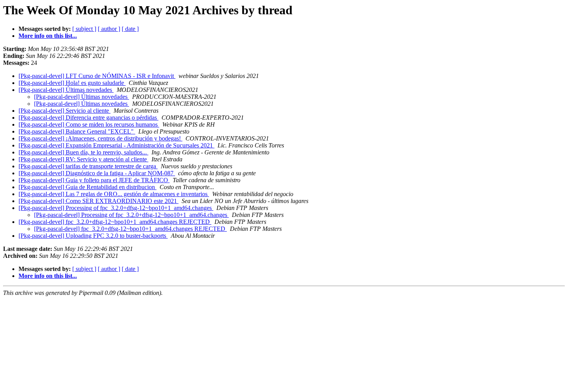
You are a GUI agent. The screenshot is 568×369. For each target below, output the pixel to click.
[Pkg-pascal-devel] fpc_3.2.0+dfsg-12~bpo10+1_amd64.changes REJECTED (115, 221)
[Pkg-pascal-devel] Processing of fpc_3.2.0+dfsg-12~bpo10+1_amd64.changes (116, 208)
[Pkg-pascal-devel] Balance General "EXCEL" (77, 131)
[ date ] (130, 28)
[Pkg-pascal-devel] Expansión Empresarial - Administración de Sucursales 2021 (116, 145)
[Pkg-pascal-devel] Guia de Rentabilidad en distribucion (87, 187)
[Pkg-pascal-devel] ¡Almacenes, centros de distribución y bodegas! (100, 138)
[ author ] (109, 28)
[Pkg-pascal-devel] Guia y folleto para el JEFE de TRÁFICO (94, 180)
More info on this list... (48, 35)
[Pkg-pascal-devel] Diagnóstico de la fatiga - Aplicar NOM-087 (97, 173)
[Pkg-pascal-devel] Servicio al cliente (65, 110)
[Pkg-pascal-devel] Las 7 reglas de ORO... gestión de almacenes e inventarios (114, 194)
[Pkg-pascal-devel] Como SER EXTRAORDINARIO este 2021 (99, 201)
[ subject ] (84, 28)
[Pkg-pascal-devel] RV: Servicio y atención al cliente (83, 159)
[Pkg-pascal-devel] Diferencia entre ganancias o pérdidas (88, 117)
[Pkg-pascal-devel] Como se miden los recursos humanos (89, 124)
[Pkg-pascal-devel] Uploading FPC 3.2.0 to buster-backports (93, 235)
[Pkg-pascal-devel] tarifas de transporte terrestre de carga (88, 166)
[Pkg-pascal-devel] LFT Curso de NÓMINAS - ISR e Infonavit (97, 76)
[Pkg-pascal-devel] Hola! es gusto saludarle (72, 83)
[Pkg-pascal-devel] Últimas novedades (66, 89)
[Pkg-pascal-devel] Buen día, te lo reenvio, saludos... (83, 152)
